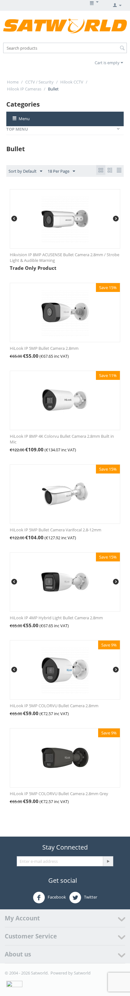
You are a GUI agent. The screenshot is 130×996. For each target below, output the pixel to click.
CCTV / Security (39, 82)
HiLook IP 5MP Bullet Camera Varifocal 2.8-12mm (55, 530)
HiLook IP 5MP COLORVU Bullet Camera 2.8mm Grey (59, 793)
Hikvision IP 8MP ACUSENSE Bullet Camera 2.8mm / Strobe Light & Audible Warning (64, 257)
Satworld (82, 973)
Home (13, 82)
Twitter (90, 897)
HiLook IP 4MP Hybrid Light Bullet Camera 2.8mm (56, 618)
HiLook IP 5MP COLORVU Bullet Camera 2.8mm (54, 705)
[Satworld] (65, 25)
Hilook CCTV (71, 82)
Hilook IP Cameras (24, 89)
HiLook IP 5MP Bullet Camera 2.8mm (44, 348)
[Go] (108, 861)
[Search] (122, 48)
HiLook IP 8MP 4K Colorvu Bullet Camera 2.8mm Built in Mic (62, 439)
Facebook (56, 897)
